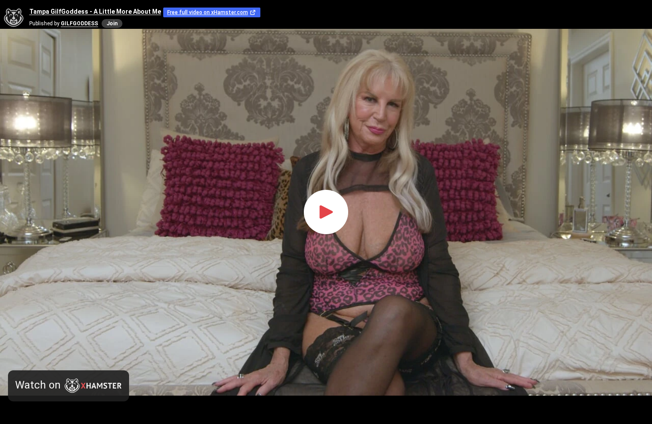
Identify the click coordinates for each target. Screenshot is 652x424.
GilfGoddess (79, 23)
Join (112, 23)
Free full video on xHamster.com (207, 12)
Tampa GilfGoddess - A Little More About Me (95, 11)
